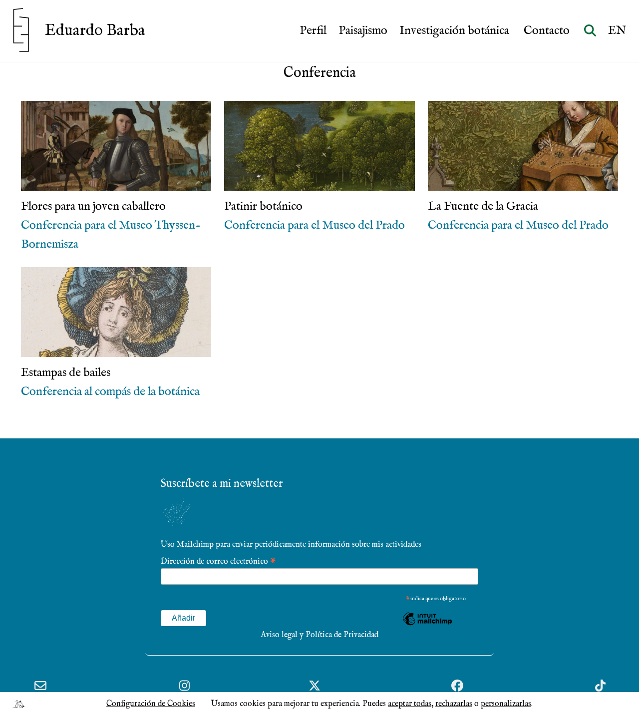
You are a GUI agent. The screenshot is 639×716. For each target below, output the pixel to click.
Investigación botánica (455, 31)
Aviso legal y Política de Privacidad (319, 635)
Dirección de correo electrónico (218, 561)
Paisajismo (362, 31)
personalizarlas (506, 704)
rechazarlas (453, 704)
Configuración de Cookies (150, 704)
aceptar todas (409, 704)
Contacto (548, 31)
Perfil (313, 31)
